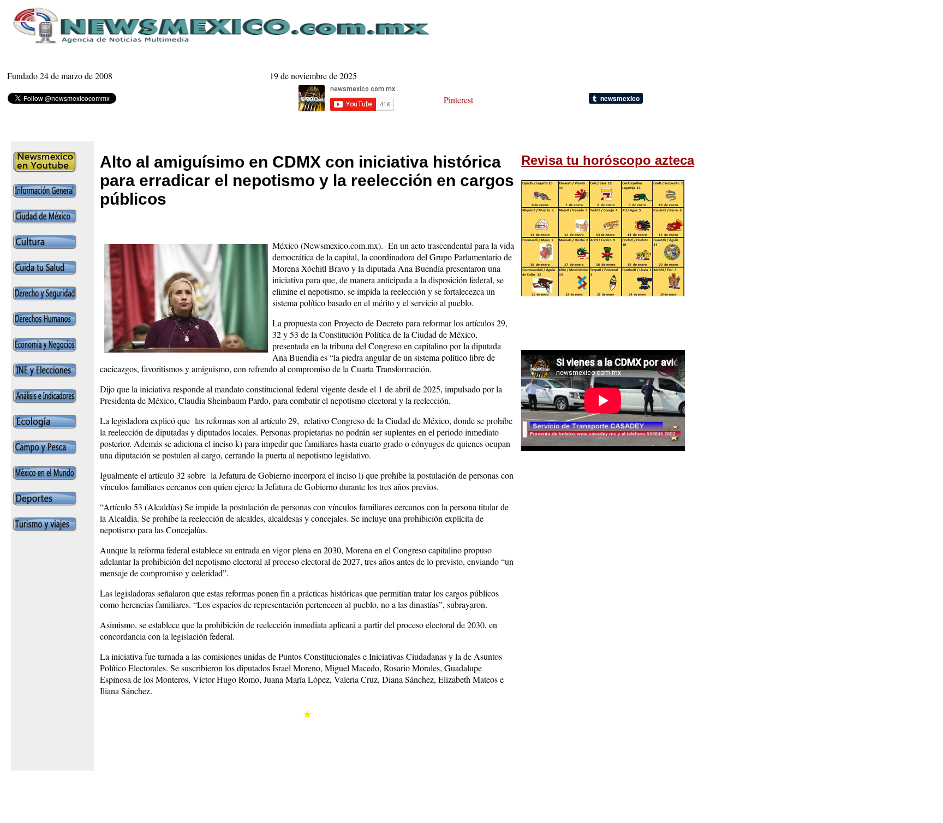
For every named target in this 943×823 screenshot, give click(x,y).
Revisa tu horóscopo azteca (607, 160)
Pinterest (458, 99)
